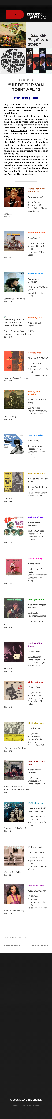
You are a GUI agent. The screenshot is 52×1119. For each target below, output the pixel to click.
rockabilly (27, 107)
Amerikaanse (14, 107)
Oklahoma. (11, 113)
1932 (26, 104)
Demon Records (23, 148)
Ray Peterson (34, 168)
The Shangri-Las (25, 174)
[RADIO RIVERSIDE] (26, 14)
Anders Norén (32, 1105)
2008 (38, 104)
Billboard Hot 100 (16, 159)
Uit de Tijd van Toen (17, 938)
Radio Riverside (30, 1099)
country (19, 119)
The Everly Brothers (24, 171)
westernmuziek (36, 119)
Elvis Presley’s (19, 130)
